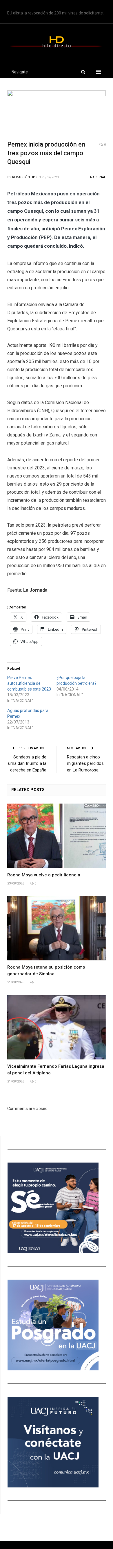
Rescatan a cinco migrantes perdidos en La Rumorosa (85, 763)
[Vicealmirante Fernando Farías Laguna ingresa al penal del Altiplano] (56, 1027)
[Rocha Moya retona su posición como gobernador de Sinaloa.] (56, 928)
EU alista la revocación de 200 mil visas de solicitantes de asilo (58, 13)
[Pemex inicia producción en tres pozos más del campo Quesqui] (56, 113)
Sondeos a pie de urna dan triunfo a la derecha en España (27, 763)
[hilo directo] (56, 40)
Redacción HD (23, 177)
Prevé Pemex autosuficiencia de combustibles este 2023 (29, 683)
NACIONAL (98, 177)
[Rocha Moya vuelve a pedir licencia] (56, 836)
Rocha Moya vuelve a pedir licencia (43, 875)
